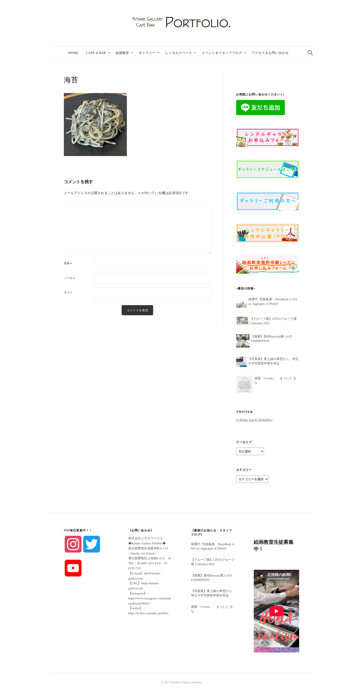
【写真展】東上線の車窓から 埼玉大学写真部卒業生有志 (213, 593)
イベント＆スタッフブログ (222, 52)
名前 (68, 263)
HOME (73, 52)
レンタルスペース (178, 52)
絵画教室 (122, 52)
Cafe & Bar (96, 52)
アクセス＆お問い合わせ (270, 52)
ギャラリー (147, 52)
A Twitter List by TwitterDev (254, 420)
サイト (68, 292)
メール (69, 277)
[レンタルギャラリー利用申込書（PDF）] (267, 232)
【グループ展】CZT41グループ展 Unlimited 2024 (212, 561)
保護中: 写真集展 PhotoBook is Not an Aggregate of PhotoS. (212, 546)
